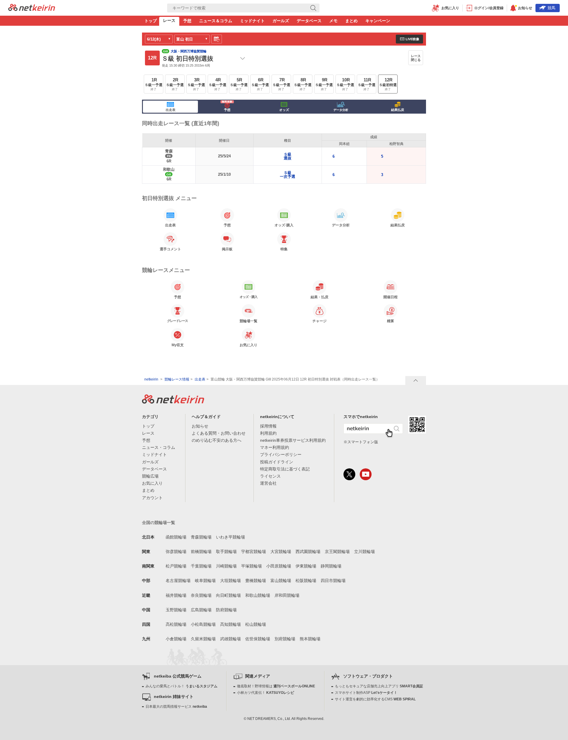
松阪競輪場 (306, 580)
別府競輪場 (285, 638)
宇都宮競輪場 (253, 551)
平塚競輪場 (251, 566)
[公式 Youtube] (366, 474)
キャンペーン (377, 20)
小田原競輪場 (278, 566)
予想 (187, 20)
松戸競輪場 (176, 566)
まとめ (351, 20)
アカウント (152, 497)
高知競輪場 (230, 624)
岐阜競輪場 (205, 580)
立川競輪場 (364, 551)
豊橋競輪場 (255, 580)
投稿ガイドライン (276, 462)
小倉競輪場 (176, 638)
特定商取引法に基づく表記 (285, 469)
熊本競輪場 (310, 638)
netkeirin (151, 379)
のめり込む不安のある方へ (216, 440)
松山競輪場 (255, 624)
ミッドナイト (252, 20)
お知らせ (200, 426)
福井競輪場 (176, 595)
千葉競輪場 (201, 566)
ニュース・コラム (158, 447)
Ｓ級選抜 (287, 156)
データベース (309, 20)
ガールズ (280, 20)
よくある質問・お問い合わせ (219, 433)
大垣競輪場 (230, 580)
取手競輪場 (226, 551)
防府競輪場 (226, 609)
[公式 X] (349, 474)
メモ (333, 20)
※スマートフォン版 (360, 442)
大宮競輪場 (280, 551)
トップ (150, 20)
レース (169, 20)
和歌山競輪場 (257, 595)
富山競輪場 (280, 580)
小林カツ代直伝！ (265, 693)
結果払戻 (397, 110)
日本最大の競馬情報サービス (176, 706)
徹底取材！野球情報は (276, 686)
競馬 (551, 8)
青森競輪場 (201, 537)
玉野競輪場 (176, 609)
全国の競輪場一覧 (158, 522)
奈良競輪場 (201, 595)
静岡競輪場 (331, 566)
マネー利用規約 (274, 447)
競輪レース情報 (176, 379)
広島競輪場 (201, 609)
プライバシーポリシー (280, 454)
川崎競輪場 (226, 566)
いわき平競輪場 (230, 537)
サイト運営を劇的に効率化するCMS (375, 699)
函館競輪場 (176, 537)
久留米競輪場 (203, 638)
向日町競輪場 (228, 595)
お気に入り (152, 483)
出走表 (170, 110)
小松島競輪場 (203, 624)
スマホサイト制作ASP (366, 693)
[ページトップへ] (415, 380)
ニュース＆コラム (215, 20)
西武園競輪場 (308, 551)
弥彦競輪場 (176, 551)
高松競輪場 (176, 624)
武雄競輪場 (230, 638)
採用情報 (268, 426)
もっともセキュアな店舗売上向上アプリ (379, 686)
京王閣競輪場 (337, 551)
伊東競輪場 (306, 566)
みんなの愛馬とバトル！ (181, 686)
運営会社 (268, 483)
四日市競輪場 (333, 580)
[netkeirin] (173, 402)
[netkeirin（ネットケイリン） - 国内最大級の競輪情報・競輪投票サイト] (31, 9)
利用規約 (268, 433)
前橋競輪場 (201, 551)
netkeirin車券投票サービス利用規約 (293, 440)
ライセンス (270, 476)
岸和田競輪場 (287, 595)
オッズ (284, 110)
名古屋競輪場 (178, 580)
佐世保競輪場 (257, 638)
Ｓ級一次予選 (287, 174)
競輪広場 (150, 476)
